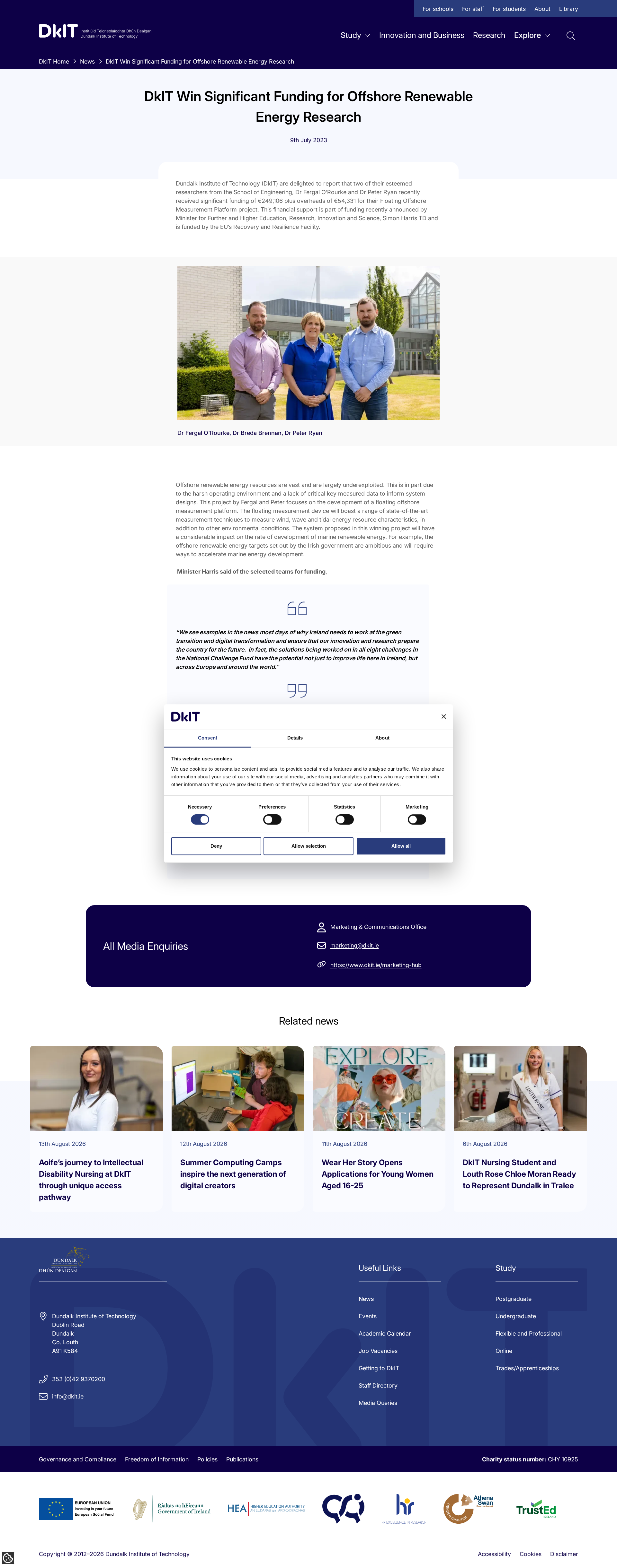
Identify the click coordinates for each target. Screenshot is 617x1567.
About (542, 8)
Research (489, 35)
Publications (242, 1459)
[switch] (272, 819)
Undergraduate (516, 1316)
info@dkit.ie (68, 1396)
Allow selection (308, 846)
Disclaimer (564, 1554)
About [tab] (382, 737)
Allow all (401, 846)
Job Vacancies (378, 1350)
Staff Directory (378, 1385)
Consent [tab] (207, 737)
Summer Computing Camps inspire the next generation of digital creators (233, 1174)
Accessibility (494, 1554)
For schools (438, 8)
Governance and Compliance (77, 1459)
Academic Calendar (385, 1333)
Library (568, 8)
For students (509, 8)
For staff (473, 8)
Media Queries (378, 1402)
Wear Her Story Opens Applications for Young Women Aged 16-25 (378, 1174)
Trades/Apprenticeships (527, 1368)
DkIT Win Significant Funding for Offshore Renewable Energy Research (200, 61)
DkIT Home (54, 61)
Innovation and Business (421, 35)
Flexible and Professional (529, 1333)
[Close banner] (444, 716)
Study (351, 35)
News (87, 61)
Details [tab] (295, 737)
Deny (216, 846)
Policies (207, 1459)
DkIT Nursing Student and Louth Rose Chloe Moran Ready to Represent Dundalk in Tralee (519, 1174)
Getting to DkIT (379, 1368)
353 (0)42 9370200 (78, 1379)
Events (368, 1316)
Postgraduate (514, 1298)
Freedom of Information (157, 1459)
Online (504, 1350)
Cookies (530, 1554)
